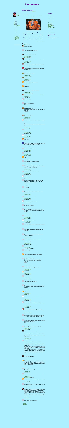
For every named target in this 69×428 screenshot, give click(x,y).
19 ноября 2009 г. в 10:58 (27, 127)
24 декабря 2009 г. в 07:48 (27, 306)
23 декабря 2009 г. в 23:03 (27, 299)
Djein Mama (25, 76)
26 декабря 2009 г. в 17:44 (27, 328)
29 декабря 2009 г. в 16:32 (27, 338)
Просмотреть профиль (19, 15)
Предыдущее (25, 404)
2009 (14, 24)
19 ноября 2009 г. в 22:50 (27, 154)
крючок (49, 19)
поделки (49, 30)
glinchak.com (34, 11)
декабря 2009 (17, 25)
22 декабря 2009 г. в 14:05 (27, 289)
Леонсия (25, 62)
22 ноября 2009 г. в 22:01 (27, 177)
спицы (49, 31)
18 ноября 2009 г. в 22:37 (27, 75)
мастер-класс (50, 20)
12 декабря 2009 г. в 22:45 (27, 264)
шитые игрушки (50, 32)
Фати (25, 329)
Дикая (25, 44)
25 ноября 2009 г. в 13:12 (27, 202)
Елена (25, 307)
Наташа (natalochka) (27, 377)
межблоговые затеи (51, 21)
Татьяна (25, 137)
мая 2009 (16, 39)
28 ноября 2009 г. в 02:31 (27, 221)
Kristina (25, 118)
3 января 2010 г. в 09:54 (27, 371)
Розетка (25, 339)
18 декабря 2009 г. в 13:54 (27, 273)
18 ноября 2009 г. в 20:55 (27, 52)
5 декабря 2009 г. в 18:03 (27, 243)
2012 (14, 21)
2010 (14, 23)
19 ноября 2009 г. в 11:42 (27, 132)
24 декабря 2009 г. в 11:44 (27, 312)
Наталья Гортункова (27, 93)
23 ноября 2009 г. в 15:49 (27, 194)
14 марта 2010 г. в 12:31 (27, 381)
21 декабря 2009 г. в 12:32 (27, 278)
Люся (25, 294)
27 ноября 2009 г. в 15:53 (27, 217)
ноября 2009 (17, 26)
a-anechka (25, 84)
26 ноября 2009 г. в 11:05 (27, 213)
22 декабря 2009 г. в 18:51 (27, 293)
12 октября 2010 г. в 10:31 (27, 397)
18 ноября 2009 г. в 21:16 (27, 56)
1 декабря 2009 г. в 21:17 (27, 237)
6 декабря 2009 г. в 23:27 (27, 247)
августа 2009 (17, 36)
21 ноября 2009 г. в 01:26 (27, 169)
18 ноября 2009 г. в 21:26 (27, 61)
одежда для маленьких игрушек (51, 27)
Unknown (25, 80)
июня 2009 (16, 38)
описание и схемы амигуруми (51, 29)
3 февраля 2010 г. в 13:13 (27, 376)
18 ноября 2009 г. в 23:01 (27, 79)
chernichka (25, 218)
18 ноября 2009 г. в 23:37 (27, 92)
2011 (14, 22)
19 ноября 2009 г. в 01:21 (27, 96)
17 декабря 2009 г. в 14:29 (27, 269)
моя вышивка (50, 25)
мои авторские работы (50, 24)
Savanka (25, 128)
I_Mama (25, 195)
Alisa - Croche (26, 57)
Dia (24, 270)
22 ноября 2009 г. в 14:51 (27, 173)
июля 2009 (16, 37)
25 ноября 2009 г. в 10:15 (27, 198)
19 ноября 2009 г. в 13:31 (27, 136)
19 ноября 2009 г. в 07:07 (27, 117)
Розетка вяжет (32, 4)
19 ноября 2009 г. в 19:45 (27, 150)
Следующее (24, 403)
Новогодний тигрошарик (27, 14)
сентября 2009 (17, 35)
